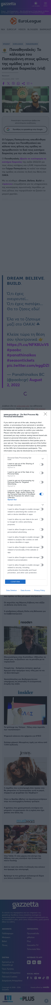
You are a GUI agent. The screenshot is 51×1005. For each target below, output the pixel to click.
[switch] (41, 464)
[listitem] (25, 458)
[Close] (46, 414)
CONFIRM (15, 582)
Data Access (25, 590)
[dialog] (25, 502)
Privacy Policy (39, 590)
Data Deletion (11, 590)
